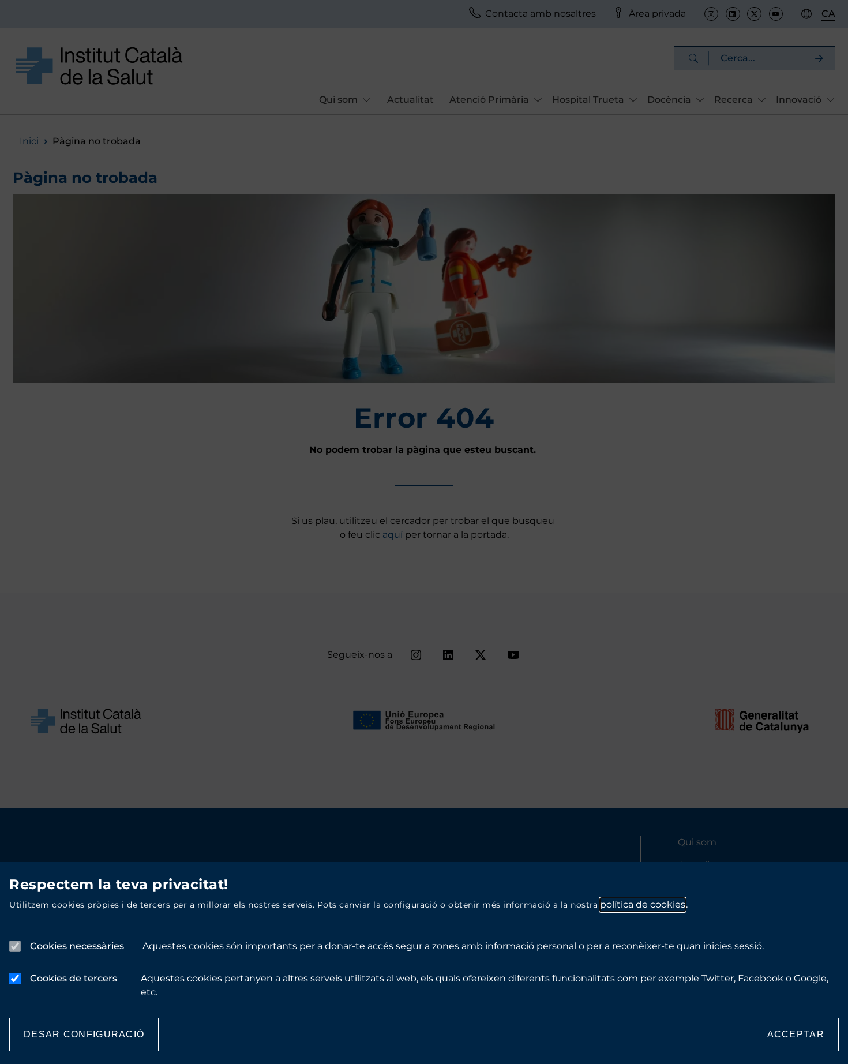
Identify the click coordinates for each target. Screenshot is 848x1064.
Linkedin (733, 14)
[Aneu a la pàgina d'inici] (99, 65)
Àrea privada (657, 13)
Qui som (697, 842)
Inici (29, 141)
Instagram (711, 14)
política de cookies (642, 904)
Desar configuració (84, 1034)
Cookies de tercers (73, 978)
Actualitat (410, 99)
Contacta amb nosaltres (540, 13)
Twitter (754, 14)
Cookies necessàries (77, 946)
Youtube (776, 14)
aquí (393, 534)
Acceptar (795, 1034)
